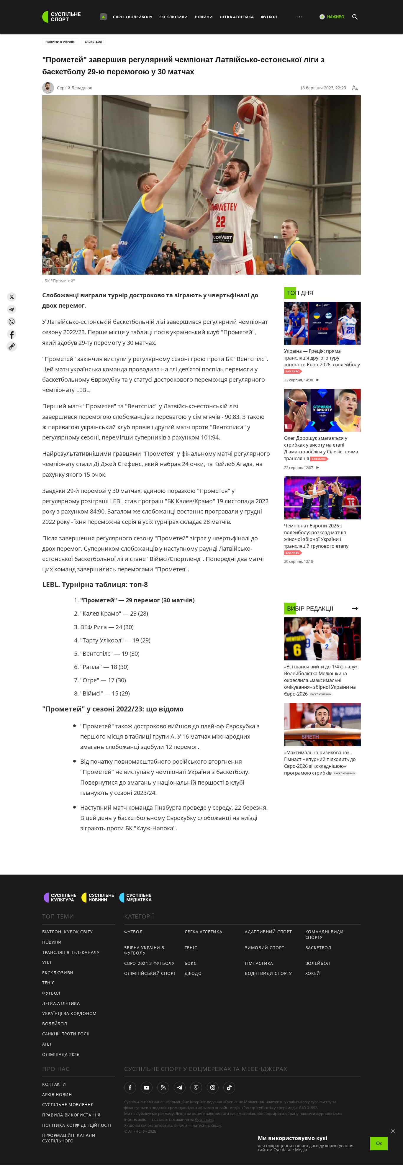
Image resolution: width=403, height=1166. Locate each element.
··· (299, 17)
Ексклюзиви (173, 16)
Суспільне (204, 1119)
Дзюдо (193, 973)
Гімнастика (259, 963)
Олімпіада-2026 (61, 1054)
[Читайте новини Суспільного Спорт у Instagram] (213, 1087)
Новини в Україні (60, 42)
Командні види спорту (324, 934)
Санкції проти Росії (65, 1034)
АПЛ (46, 1044)
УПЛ (46, 962)
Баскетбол (93, 42)
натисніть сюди (207, 1125)
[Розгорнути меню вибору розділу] (103, 16)
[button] (11, 297)
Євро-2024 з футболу (149, 963)
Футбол (269, 16)
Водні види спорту (268, 973)
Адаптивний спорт (268, 931)
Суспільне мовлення (68, 1104)
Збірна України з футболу (144, 950)
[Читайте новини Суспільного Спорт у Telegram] (180, 1087)
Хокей (312, 973)
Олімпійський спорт (150, 973)
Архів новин (57, 1094)
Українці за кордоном (69, 1013)
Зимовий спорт (264, 947)
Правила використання (71, 1115)
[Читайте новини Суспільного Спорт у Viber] (196, 1087)
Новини (204, 16)
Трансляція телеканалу (71, 952)
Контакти (54, 1084)
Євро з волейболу (132, 16)
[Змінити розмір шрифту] (355, 88)
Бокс (191, 963)
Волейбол (54, 1023)
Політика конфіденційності (76, 1125)
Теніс (48, 982)
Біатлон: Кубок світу (67, 931)
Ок (379, 1143)
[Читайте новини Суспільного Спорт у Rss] (163, 1087)
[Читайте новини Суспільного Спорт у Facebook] (130, 1087)
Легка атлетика (237, 16)
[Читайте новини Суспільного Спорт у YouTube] (147, 1087)
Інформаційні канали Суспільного (68, 1138)
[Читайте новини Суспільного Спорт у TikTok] (229, 1087)
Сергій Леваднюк (74, 88)
